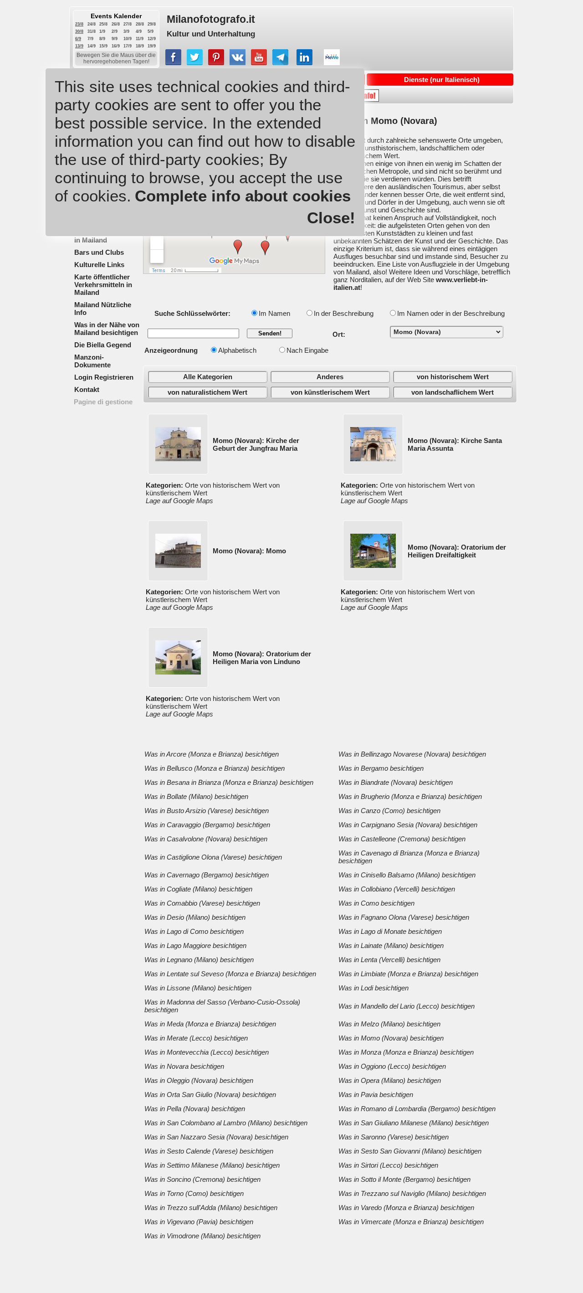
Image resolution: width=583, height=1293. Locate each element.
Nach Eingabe (307, 350)
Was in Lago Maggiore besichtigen (195, 945)
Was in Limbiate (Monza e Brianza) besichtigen (408, 974)
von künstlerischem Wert (330, 392)
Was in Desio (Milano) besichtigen (194, 917)
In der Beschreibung (343, 313)
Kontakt (86, 389)
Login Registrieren (103, 377)
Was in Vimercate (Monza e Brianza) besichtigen (411, 1222)
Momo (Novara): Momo (249, 551)
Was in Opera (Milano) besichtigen (389, 1080)
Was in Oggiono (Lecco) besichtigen (392, 1066)
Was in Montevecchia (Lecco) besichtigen (206, 1052)
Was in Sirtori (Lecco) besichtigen (388, 1165)
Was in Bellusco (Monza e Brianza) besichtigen (214, 768)
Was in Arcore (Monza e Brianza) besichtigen (211, 754)
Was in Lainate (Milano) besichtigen (391, 945)
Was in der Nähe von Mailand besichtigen (106, 328)
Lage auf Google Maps (179, 501)
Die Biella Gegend (102, 345)
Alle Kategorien (207, 377)
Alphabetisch (237, 350)
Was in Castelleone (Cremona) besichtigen (401, 839)
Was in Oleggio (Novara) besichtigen (198, 1080)
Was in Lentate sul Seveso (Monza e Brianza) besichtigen (230, 974)
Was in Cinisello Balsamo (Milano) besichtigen (407, 875)
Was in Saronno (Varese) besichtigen (393, 1137)
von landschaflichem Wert (452, 392)
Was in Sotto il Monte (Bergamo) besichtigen (404, 1179)
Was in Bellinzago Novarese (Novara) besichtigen (412, 754)
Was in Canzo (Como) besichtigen (389, 810)
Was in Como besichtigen (376, 903)
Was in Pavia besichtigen (375, 1094)
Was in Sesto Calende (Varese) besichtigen (208, 1151)
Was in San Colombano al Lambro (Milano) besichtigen (225, 1123)
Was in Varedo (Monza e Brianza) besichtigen (406, 1207)
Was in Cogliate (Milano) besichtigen (198, 889)
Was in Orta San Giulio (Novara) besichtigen (210, 1094)
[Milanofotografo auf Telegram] (280, 63)
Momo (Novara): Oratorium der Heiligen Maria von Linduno (262, 657)
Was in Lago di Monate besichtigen (390, 931)
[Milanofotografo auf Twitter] (194, 63)
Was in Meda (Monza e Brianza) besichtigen (210, 1024)
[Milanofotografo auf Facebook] (173, 63)
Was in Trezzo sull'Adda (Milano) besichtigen (210, 1207)
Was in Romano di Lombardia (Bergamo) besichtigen (417, 1109)
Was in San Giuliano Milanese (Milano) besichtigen (413, 1123)
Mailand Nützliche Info (102, 308)
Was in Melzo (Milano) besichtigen (389, 1024)
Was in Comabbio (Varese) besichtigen (202, 903)
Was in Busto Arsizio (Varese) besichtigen (206, 810)
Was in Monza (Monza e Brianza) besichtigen (406, 1052)
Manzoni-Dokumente (92, 361)
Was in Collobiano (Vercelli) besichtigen (396, 889)
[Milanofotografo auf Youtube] (259, 63)
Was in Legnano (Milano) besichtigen (199, 959)
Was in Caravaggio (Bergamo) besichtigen (207, 825)
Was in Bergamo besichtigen (381, 768)
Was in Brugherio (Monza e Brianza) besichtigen (410, 796)
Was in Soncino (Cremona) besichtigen (202, 1179)
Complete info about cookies (243, 196)
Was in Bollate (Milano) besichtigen (196, 796)
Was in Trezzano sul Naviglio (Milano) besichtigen (412, 1193)
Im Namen (274, 313)
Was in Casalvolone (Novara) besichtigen (205, 839)
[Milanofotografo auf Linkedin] (304, 63)
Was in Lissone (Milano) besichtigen (197, 988)
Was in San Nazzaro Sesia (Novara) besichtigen (216, 1137)
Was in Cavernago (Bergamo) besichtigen (206, 875)
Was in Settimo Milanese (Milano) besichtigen (212, 1165)
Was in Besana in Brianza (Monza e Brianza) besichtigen (228, 782)
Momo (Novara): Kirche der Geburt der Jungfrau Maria (256, 444)
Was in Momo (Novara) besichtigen (391, 1038)
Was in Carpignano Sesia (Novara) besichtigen (407, 825)
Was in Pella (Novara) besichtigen (194, 1109)
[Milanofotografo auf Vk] (237, 63)
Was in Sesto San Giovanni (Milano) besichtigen (409, 1151)
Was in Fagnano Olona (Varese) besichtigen (403, 917)
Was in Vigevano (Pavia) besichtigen (198, 1222)
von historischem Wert (453, 377)
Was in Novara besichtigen (184, 1066)
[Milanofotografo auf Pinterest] (216, 63)
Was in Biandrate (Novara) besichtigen (395, 782)
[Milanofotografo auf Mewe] (331, 63)
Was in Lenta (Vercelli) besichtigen (389, 959)
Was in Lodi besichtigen (373, 988)
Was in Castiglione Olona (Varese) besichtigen (213, 857)
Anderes (330, 377)
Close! (331, 218)
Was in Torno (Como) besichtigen (194, 1193)
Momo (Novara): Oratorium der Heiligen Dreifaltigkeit (457, 551)
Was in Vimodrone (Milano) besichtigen (202, 1236)
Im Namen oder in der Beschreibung (451, 313)
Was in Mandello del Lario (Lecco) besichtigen (406, 1006)
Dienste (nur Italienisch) (442, 79)
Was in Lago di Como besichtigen (194, 931)
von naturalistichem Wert (207, 392)
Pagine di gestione (103, 402)
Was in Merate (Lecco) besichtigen (196, 1038)
